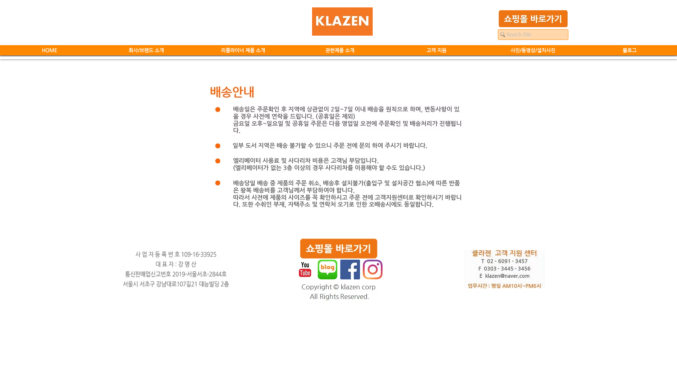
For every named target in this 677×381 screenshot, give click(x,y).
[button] (243, 50)
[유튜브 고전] (305, 269)
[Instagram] (373, 269)
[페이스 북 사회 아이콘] (350, 269)
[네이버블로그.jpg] (327, 269)
